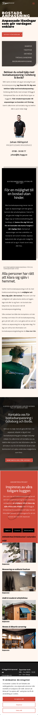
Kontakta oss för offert (19, 460)
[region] (19, 695)
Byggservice (5, 564)
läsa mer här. (31, 331)
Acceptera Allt (19, 699)
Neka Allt (19, 710)
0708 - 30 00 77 (19, 151)
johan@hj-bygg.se (19, 154)
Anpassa (19, 705)
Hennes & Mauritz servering (14, 626)
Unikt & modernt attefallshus (14, 598)
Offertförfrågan (12, 34)
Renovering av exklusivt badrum (16, 569)
